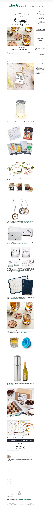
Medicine (18, 271)
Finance (14, 271)
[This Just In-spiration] (40, 18)
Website (8, 483)
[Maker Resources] (40, 23)
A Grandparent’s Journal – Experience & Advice (18, 298)
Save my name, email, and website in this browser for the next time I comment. (19, 490)
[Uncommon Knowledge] (40, 22)
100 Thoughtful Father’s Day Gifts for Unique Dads (40, 49)
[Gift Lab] (40, 21)
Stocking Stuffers (16, 450)
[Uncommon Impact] (40, 20)
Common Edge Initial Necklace (26, 221)
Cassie (13, 454)
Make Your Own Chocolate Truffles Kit (13, 415)
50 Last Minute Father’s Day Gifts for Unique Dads (40, 45)
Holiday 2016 (9, 450)
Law (12, 271)
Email (8, 481)
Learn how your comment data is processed (24, 499)
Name (8, 479)
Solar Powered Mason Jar (10, 122)
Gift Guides (20, 11)
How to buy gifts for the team (39, 42)
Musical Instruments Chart (26, 437)
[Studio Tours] (40, 17)
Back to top (43, 509)
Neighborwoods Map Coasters (22, 332)
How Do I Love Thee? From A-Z (23, 243)
